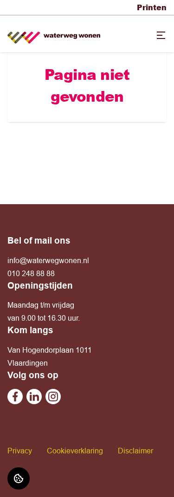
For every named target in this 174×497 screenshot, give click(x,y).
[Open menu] (161, 35)
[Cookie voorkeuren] (18, 478)
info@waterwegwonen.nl (48, 260)
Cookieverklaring (75, 450)
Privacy (19, 450)
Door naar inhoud (36, 13)
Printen (152, 7)
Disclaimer (135, 450)
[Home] (53, 34)
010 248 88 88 (31, 273)
